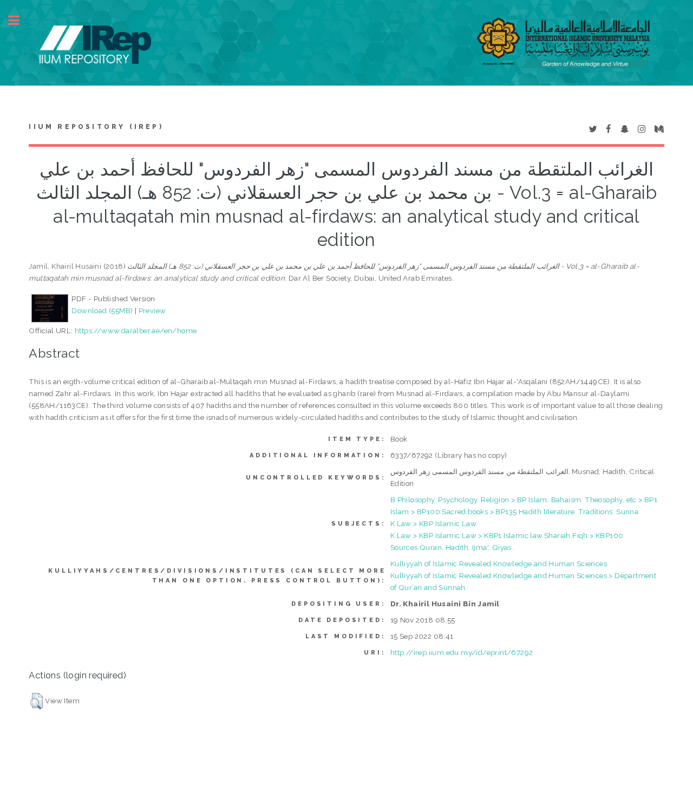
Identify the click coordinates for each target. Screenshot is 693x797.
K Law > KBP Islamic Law (433, 523)
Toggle (19, 20)
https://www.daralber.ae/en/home (136, 330)
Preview (152, 310)
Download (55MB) (102, 310)
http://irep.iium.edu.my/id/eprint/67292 (461, 652)
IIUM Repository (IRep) (96, 127)
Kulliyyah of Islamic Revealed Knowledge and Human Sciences (498, 563)
